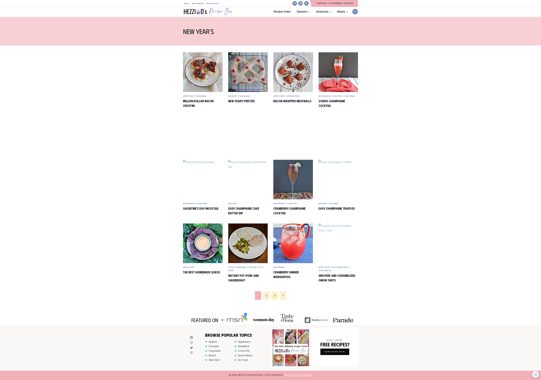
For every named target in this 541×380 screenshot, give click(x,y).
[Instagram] (300, 3)
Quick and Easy (340, 267)
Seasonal (201, 96)
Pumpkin (214, 346)
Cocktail (337, 96)
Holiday (334, 203)
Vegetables (325, 270)
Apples (213, 341)
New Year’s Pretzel (241, 101)
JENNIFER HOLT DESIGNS (298, 375)
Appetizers (244, 341)
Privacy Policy (213, 3)
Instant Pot (255, 267)
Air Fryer (243, 359)
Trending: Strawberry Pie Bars (335, 3)
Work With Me (198, 3)
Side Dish (214, 359)
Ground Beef (293, 96)
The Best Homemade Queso (201, 272)
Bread (212, 355)
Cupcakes (215, 350)
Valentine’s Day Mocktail (201, 208)
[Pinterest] (306, 3)
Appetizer (188, 96)
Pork (231, 270)
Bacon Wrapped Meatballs (292, 101)
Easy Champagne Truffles (337, 208)
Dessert (232, 96)
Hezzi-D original (237, 267)
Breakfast (243, 346)
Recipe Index (282, 11)
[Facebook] (294, 3)
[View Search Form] (355, 11)
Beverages (324, 96)
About (186, 3)
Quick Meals (245, 355)
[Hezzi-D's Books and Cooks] (208, 11)
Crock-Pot (244, 350)
